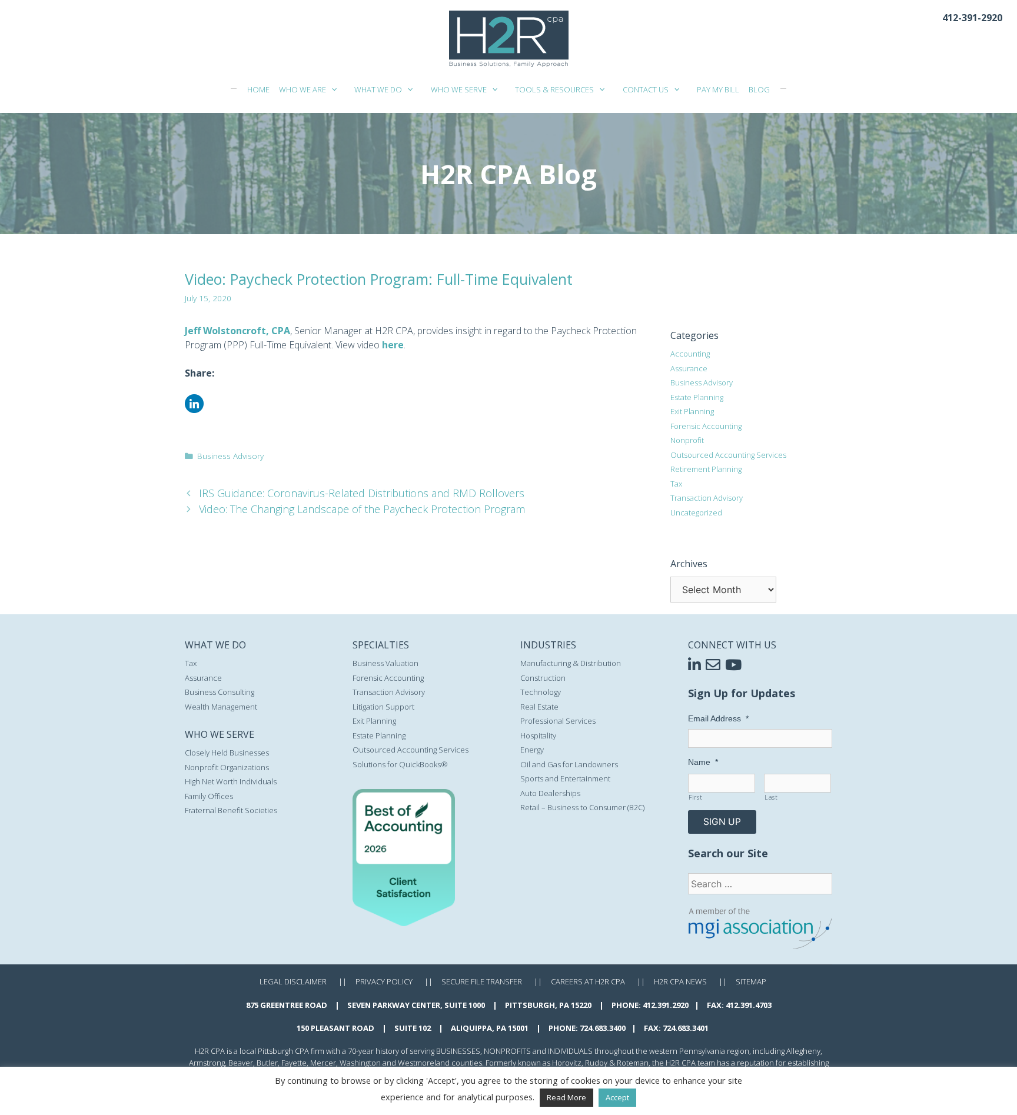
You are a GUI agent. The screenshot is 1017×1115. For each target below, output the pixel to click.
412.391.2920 (666, 1005)
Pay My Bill (718, 89)
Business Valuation (385, 663)
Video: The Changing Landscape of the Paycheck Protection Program (362, 509)
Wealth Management (221, 706)
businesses (458, 1051)
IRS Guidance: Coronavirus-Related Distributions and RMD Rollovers (361, 493)
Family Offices (209, 796)
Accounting (690, 353)
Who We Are (302, 89)
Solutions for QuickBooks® (400, 764)
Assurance (688, 368)
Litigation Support (383, 706)
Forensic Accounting (706, 426)
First (695, 797)
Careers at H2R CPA (588, 981)
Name (703, 762)
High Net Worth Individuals (231, 781)
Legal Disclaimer (293, 981)
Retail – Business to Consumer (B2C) (582, 807)
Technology (540, 692)
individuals (570, 1051)
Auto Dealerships (550, 793)
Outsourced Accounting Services (728, 455)
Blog (759, 89)
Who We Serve (459, 89)
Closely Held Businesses (227, 752)
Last (771, 797)
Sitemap (751, 981)
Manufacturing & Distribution (570, 663)
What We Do (378, 89)
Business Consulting (219, 692)
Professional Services (558, 720)
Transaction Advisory (706, 497)
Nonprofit (687, 440)
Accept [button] (617, 1097)
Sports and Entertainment (565, 778)
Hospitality (538, 735)
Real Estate (539, 706)
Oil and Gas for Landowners (569, 764)
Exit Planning (692, 411)
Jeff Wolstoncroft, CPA (237, 330)
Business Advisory (230, 455)
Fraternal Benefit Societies (231, 810)
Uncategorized (696, 512)
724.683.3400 (603, 1028)
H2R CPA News (680, 981)
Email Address (718, 718)
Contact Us (646, 89)
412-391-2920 (972, 17)
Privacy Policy (384, 981)
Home (258, 89)
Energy (532, 749)
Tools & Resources (554, 89)
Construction (543, 678)
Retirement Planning (706, 469)
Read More (566, 1097)
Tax (676, 483)
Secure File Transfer (481, 981)
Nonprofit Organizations (227, 767)
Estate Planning (696, 397)
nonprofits (507, 1051)
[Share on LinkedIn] (194, 409)
